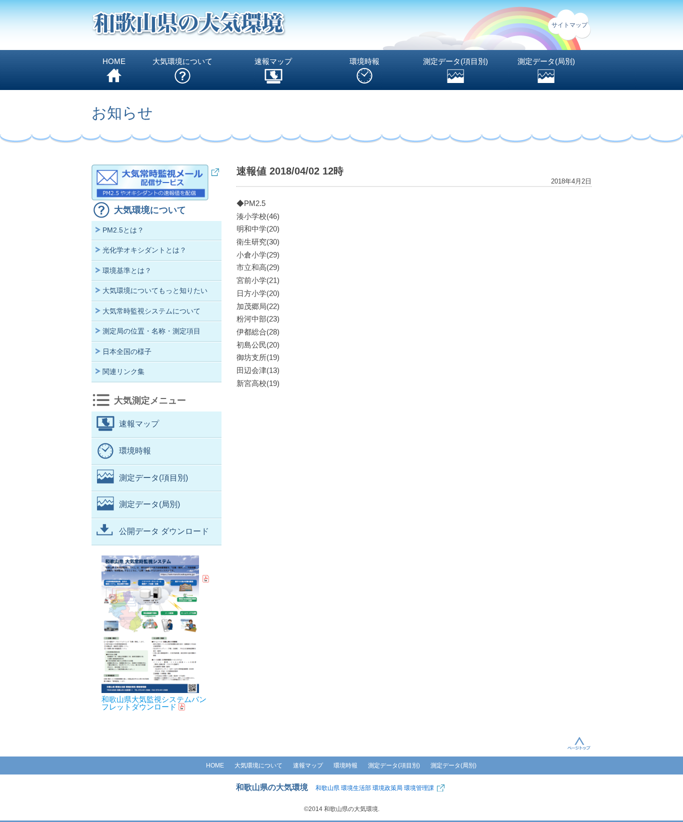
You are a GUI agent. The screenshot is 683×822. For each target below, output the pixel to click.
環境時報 (365, 61)
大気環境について (182, 61)
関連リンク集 (123, 372)
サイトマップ (570, 25)
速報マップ (273, 61)
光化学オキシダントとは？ (144, 250)
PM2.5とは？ (123, 230)
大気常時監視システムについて (151, 311)
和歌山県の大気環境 (272, 787)
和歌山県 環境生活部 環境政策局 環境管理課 (375, 788)
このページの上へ (579, 743)
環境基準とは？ (127, 270)
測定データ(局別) (546, 61)
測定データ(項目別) (455, 61)
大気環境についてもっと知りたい (155, 290)
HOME (114, 61)
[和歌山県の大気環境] (189, 25)
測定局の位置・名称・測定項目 (151, 331)
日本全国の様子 (127, 352)
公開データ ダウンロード (164, 531)
